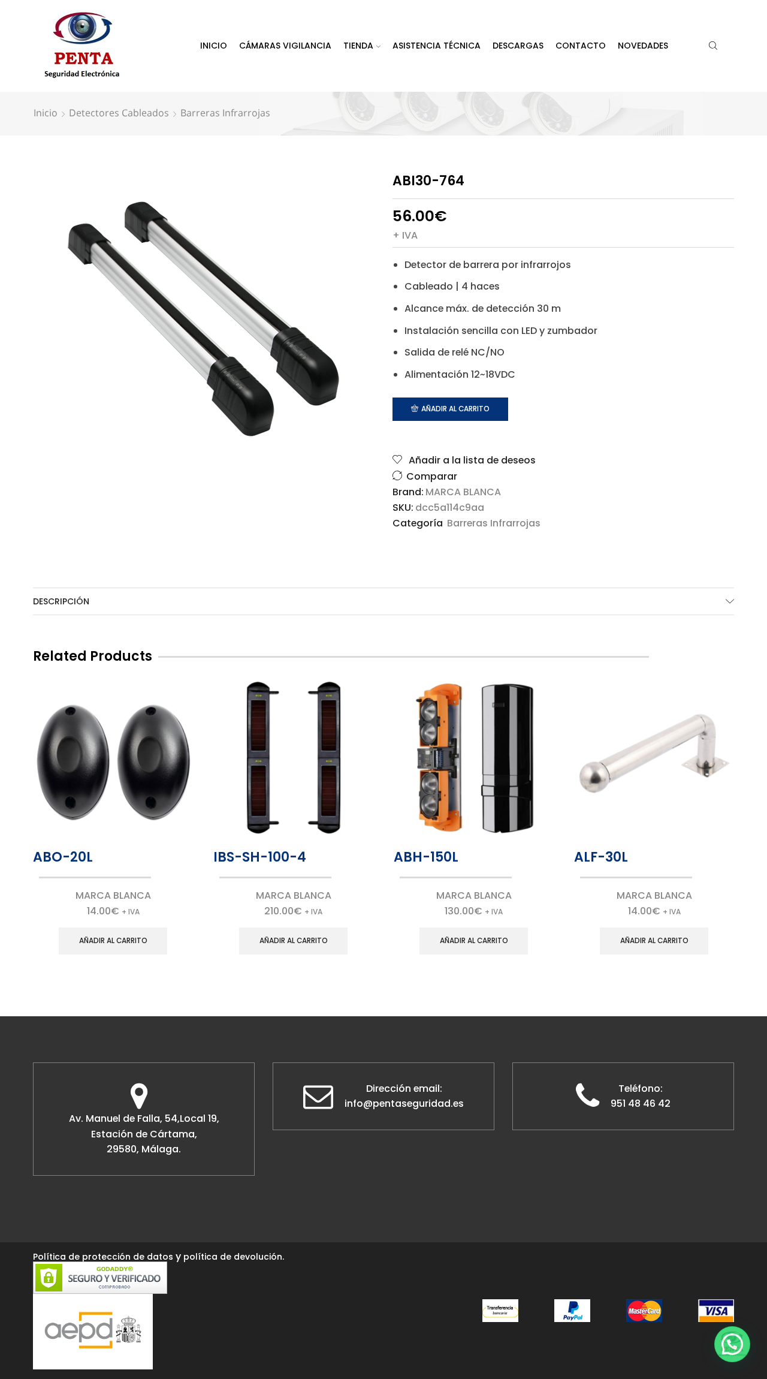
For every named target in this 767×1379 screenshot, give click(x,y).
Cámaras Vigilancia (285, 46)
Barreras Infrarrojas (225, 113)
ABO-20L (63, 857)
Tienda (358, 46)
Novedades (643, 46)
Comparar (431, 476)
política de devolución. (233, 1257)
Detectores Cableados (119, 113)
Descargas (518, 46)
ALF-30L (601, 857)
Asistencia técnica (436, 46)
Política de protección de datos (103, 1257)
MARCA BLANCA (463, 492)
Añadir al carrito (455, 409)
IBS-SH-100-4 (259, 857)
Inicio (213, 46)
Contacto (580, 46)
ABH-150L (426, 857)
